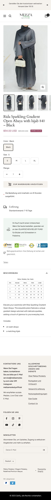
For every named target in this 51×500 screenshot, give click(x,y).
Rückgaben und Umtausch (34, 382)
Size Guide (32, 399)
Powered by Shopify (42, 470)
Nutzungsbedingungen (37, 394)
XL (35, 161)
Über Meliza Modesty (37, 376)
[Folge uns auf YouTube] (6, 425)
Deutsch (8, 461)
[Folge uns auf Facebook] (6, 418)
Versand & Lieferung (36, 389)
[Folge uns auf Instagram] (13, 418)
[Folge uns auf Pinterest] (19, 418)
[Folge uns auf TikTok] (13, 425)
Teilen (5, 262)
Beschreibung (10, 273)
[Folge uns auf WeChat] (19, 425)
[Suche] (10, 16)
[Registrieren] (44, 450)
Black (8, 147)
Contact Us (33, 403)
